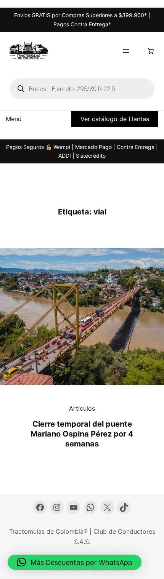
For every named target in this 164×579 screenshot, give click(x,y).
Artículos (82, 408)
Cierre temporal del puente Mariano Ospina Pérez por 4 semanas (82, 433)
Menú (13, 119)
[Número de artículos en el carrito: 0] (150, 51)
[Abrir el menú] (126, 51)
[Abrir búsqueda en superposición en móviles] (82, 89)
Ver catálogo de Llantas (114, 119)
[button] (74, 562)
